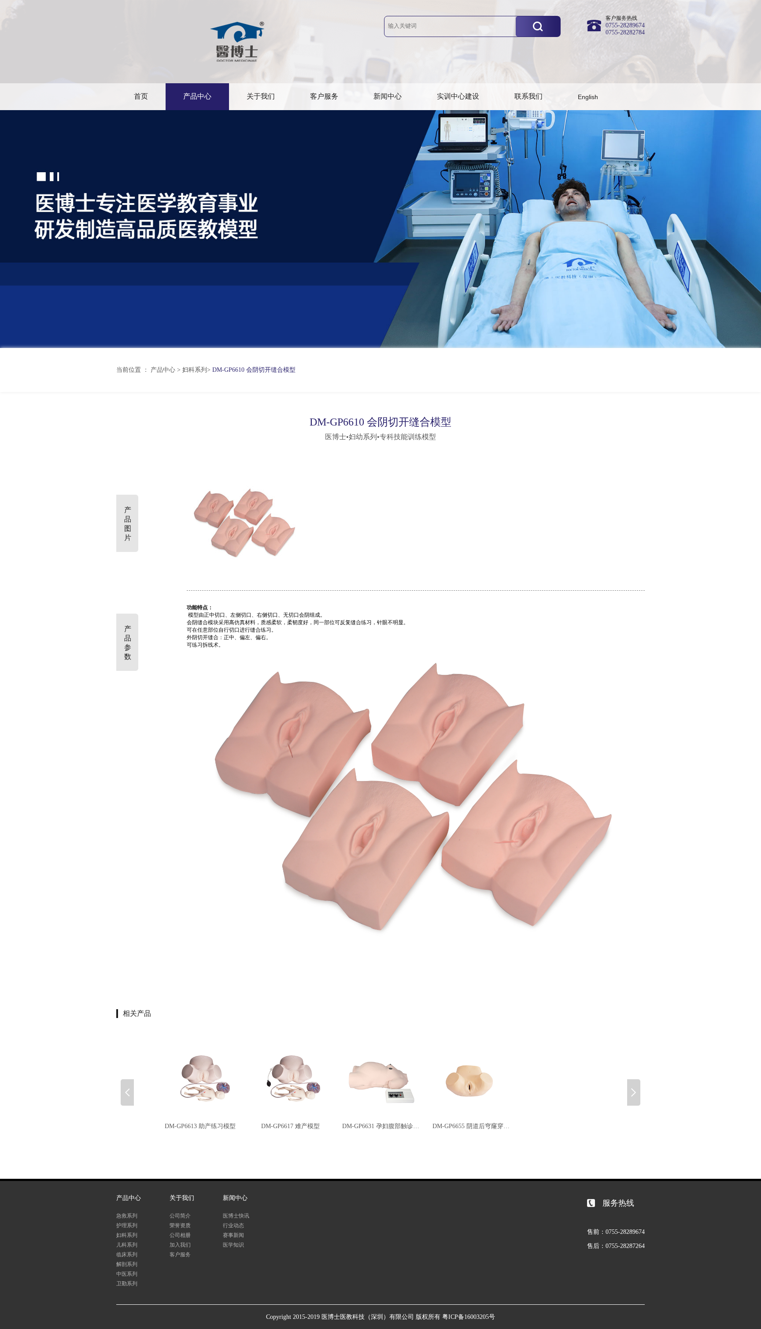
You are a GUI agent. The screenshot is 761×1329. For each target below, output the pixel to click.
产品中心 (197, 96)
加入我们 (180, 1245)
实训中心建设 (458, 96)
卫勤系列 (126, 1284)
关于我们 (261, 96)
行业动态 (233, 1225)
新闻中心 (387, 96)
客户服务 (324, 96)
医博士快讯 (236, 1216)
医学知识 (233, 1245)
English (588, 96)
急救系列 (126, 1216)
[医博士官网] (237, 64)
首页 (141, 96)
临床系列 (126, 1254)
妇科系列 (194, 369)
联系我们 (528, 96)
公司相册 (180, 1235)
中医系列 (126, 1274)
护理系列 (126, 1225)
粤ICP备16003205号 (468, 1317)
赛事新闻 (233, 1235)
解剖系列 (126, 1264)
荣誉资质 (180, 1225)
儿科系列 (126, 1245)
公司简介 (180, 1216)
